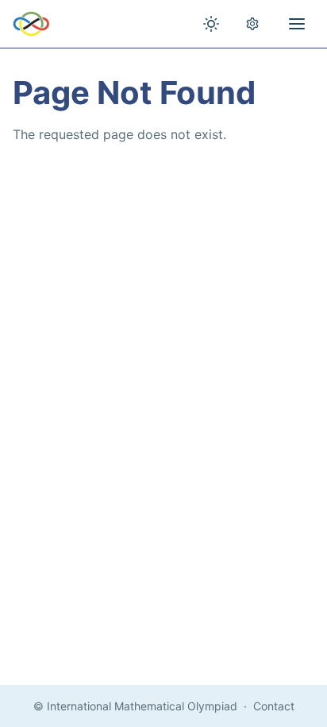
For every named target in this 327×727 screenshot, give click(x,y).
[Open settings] (252, 24)
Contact (273, 706)
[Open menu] (296, 23)
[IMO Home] (31, 24)
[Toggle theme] (211, 24)
